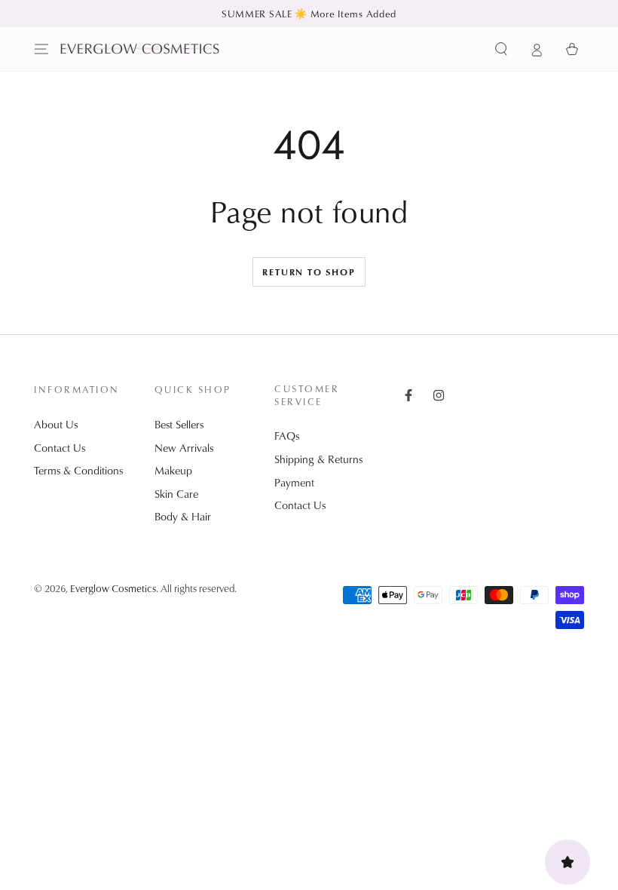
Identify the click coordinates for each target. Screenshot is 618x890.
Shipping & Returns (318, 459)
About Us (56, 424)
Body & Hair (182, 516)
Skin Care (176, 494)
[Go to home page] (140, 48)
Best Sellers (178, 424)
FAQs (286, 435)
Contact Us (59, 448)
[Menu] (42, 49)
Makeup (173, 470)
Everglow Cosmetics (113, 588)
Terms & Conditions (78, 470)
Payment (294, 482)
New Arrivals (183, 448)
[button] (501, 49)
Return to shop (308, 271)
